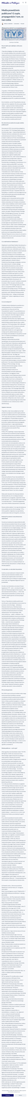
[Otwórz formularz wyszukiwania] (23, 2)
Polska (22, 23)
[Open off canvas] (25, 2)
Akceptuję (8, 1095)
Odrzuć (20, 1095)
